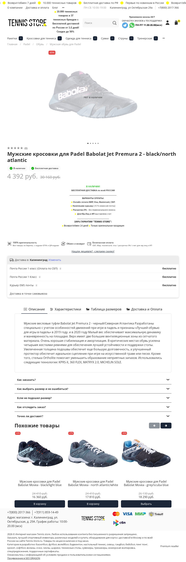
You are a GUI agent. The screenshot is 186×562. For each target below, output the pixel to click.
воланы (31, 547)
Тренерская (144, 38)
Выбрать (146, 504)
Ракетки (12, 38)
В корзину (40, 504)
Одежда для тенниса (78, 38)
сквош (110, 544)
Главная (12, 44)
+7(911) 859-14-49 (46, 512)
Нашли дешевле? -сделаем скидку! (93, 251)
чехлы (46, 547)
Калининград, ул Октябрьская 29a (131, 7)
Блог (55, 7)
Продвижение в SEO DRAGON (23, 558)
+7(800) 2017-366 (168, 7)
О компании (15, 7)
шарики (55, 547)
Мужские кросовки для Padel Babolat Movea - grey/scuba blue (146, 483)
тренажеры (100, 547)
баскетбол (41, 544)
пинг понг (141, 544)
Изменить (54, 260)
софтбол (21, 547)
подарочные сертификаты (44, 551)
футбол (52, 544)
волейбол (63, 544)
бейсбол (130, 544)
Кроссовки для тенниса (41, 38)
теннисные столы (71, 547)
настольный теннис (95, 544)
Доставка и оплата (37, 7)
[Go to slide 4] (95, 143)
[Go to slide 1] (87, 143)
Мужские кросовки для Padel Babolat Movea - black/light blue (40, 483)
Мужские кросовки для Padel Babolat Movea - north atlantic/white (93, 483)
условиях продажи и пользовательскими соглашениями (78, 554)
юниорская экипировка (121, 547)
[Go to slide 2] (90, 143)
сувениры (87, 547)
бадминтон (76, 544)
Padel (26, 44)
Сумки (105, 38)
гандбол (119, 544)
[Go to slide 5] (98, 143)
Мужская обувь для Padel (65, 44)
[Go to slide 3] (93, 143)
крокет (11, 547)
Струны (123, 38)
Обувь (40, 44)
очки (39, 547)
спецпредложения (17, 551)
